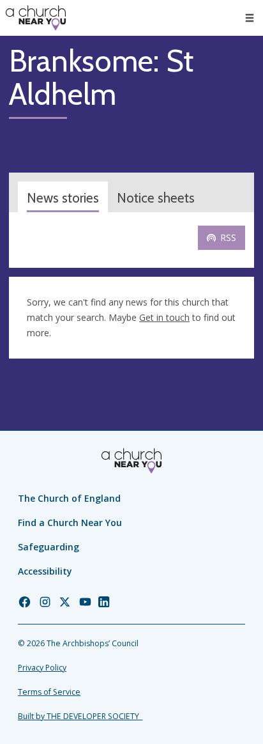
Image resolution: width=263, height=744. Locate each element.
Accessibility (45, 571)
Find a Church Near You (70, 522)
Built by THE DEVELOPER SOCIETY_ (80, 716)
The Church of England (69, 498)
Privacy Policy (42, 667)
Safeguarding (48, 547)
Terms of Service (49, 691)
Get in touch (164, 317)
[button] (249, 18)
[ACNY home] (35, 18)
